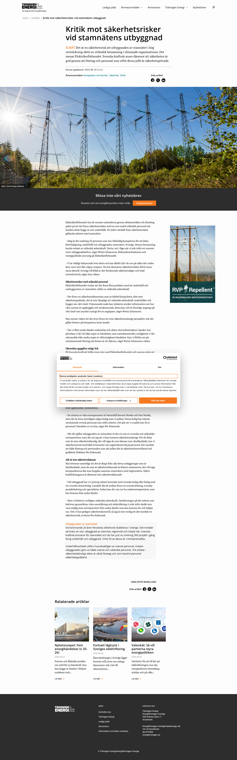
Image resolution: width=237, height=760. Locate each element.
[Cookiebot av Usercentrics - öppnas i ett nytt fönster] (165, 358)
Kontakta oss (105, 712)
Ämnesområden (130, 7)
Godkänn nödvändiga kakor (79, 400)
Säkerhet (114, 75)
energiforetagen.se (151, 734)
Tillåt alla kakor (158, 400)
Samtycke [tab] (77, 367)
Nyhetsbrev (199, 7)
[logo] (34, 7)
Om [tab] (159, 367)
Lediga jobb (109, 7)
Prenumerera (144, 203)
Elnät (122, 75)
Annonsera (154, 7)
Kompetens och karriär (96, 75)
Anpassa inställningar (117, 400)
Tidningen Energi (175, 7)
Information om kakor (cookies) (113, 731)
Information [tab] (118, 367)
